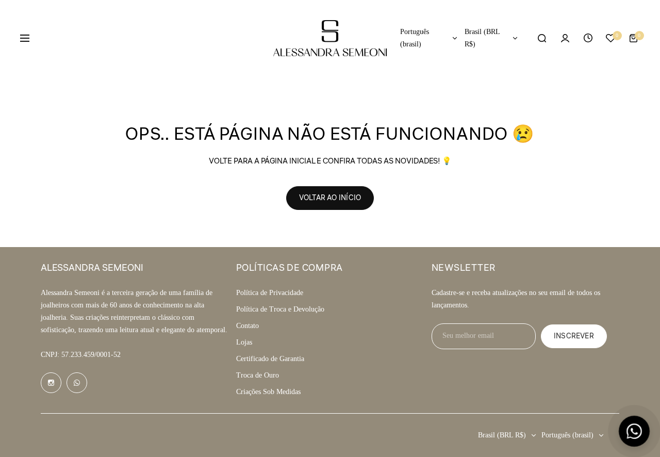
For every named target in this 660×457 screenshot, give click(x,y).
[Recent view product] (587, 38)
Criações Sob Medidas (268, 392)
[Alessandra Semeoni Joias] (330, 38)
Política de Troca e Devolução (280, 309)
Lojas (244, 342)
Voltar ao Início (330, 198)
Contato (247, 326)
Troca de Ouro (257, 375)
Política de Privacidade (269, 293)
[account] (565, 38)
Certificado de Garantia (270, 359)
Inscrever (574, 336)
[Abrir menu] (24, 38)
